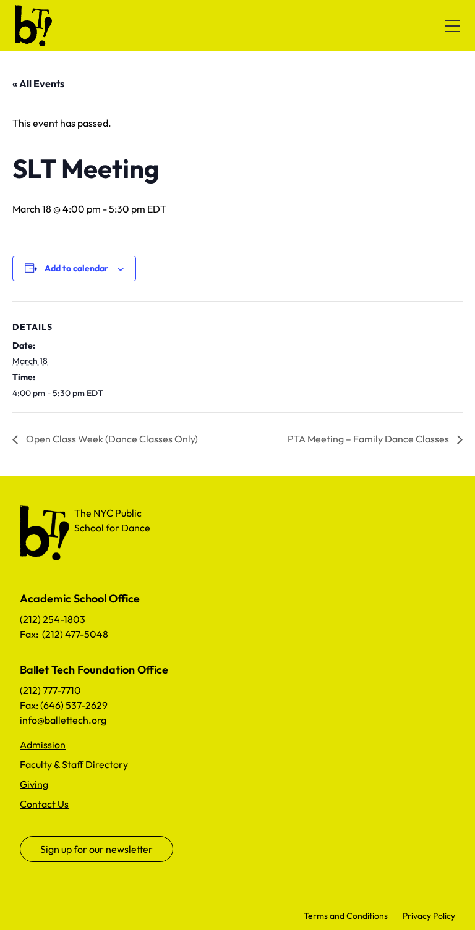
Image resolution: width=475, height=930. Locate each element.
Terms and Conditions (346, 915)
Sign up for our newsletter (96, 849)
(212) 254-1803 (52, 619)
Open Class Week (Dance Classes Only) (111, 439)
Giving (34, 784)
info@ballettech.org (63, 720)
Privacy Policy (429, 915)
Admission (43, 744)
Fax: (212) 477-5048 (64, 634)
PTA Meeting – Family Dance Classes (369, 439)
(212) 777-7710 (50, 690)
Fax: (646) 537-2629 (64, 705)
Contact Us (44, 804)
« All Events (38, 83)
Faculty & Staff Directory (74, 764)
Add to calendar (76, 268)
